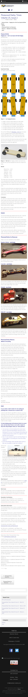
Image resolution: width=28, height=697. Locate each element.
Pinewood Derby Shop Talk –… (7, 576)
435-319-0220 (14, 673)
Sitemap (19, 689)
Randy (15, 19)
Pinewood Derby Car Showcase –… (7, 582)
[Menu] (9, 10)
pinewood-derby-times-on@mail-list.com (9, 525)
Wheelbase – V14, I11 (16, 131)
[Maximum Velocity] (7, 6)
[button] (11, 10)
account (4, 1)
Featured (3, 622)
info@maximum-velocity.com (10, 536)
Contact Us (14, 670)
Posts (6, 568)
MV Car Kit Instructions (6, 599)
